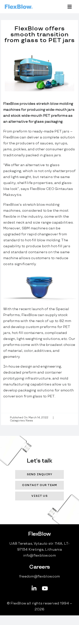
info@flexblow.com (39, 555)
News (29, 420)
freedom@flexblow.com (39, 576)
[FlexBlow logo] (18, 6)
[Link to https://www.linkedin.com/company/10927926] (34, 588)
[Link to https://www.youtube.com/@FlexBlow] (45, 588)
